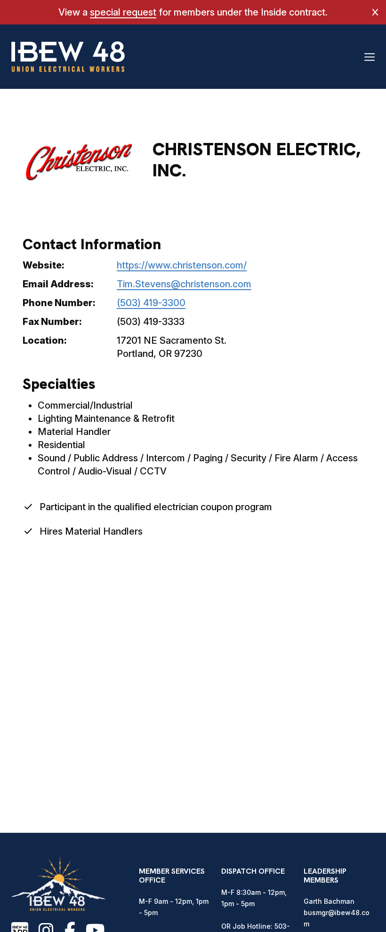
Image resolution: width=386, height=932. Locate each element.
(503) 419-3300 (151, 302)
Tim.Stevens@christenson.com (184, 284)
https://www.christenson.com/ (182, 265)
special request (123, 12)
